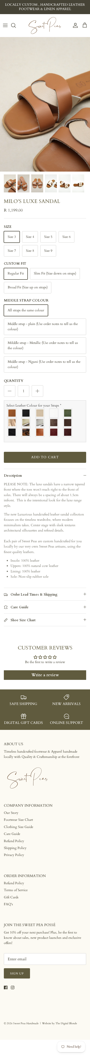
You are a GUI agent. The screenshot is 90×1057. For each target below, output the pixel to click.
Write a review (45, 675)
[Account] (74, 25)
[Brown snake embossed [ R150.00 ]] (26, 432)
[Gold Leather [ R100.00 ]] (26, 422)
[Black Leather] (26, 413)
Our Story (11, 813)
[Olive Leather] (68, 413)
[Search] (16, 25)
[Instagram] (12, 987)
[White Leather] (54, 413)
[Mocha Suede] (54, 422)
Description (13, 475)
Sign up (17, 973)
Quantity (13, 381)
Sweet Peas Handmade (26, 1023)
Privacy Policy (14, 855)
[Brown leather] (68, 422)
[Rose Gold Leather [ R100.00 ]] (12, 422)
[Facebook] (5, 987)
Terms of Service (16, 890)
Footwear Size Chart (18, 819)
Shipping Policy (15, 848)
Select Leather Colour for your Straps (33, 405)
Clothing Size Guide (18, 827)
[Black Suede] (12, 432)
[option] (45, 104)
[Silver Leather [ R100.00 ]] (40, 422)
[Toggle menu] (5, 25)
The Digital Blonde (66, 1023)
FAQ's (8, 904)
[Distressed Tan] (40, 432)
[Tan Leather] (12, 413)
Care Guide (12, 834)
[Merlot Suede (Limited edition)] (68, 432)
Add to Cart (45, 457)
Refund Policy (14, 841)
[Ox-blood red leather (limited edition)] (54, 432)
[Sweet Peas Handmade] (45, 25)
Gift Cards (11, 897)
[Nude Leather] (40, 413)
